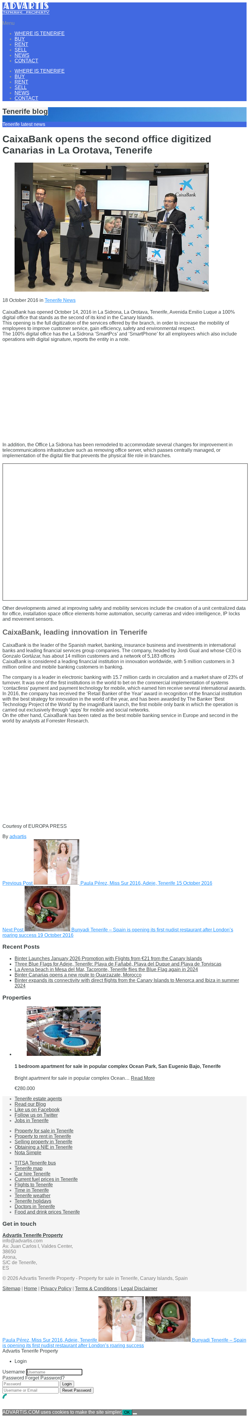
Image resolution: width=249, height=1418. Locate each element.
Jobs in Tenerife (32, 1120)
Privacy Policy (56, 1288)
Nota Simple (28, 1152)
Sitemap (11, 1288)
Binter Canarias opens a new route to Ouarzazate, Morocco (78, 974)
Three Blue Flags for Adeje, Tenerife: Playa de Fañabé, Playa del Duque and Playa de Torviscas (118, 964)
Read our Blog (30, 1104)
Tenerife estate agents (38, 1098)
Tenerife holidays (33, 1201)
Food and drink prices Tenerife (47, 1212)
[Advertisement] (124, 389)
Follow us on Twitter (36, 1115)
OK (127, 1412)
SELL (21, 49)
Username (13, 1371)
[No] (134, 1414)
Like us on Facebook (37, 1109)
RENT (21, 44)
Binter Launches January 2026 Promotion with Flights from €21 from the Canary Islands (108, 958)
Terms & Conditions (96, 1288)
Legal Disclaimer (139, 1288)
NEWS (22, 55)
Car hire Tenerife (32, 1173)
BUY (20, 38)
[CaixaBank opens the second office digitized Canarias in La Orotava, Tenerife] (112, 290)
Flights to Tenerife (34, 1184)
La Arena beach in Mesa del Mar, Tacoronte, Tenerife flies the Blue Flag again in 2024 (106, 969)
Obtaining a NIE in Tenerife (44, 1147)
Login (67, 1384)
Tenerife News (60, 300)
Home (30, 1288)
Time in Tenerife (32, 1190)
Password (13, 1377)
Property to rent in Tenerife (43, 1136)
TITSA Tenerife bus (35, 1162)
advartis (17, 836)
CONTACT (26, 60)
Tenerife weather (32, 1195)
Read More (143, 1078)
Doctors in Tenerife (35, 1206)
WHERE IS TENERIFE (40, 33)
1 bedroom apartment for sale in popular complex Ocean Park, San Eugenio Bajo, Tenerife (118, 1066)
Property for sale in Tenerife (44, 1130)
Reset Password (76, 1390)
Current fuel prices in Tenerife (46, 1179)
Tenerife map (29, 1168)
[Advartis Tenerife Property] (25, 12)
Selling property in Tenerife (43, 1141)
